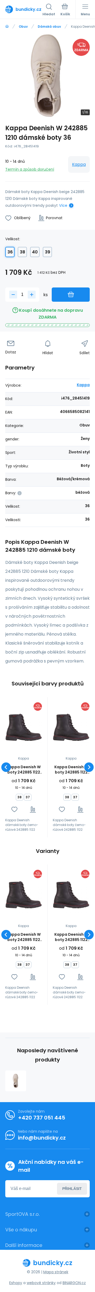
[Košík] (65, 10)
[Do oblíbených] (14, 809)
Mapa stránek (55, 1272)
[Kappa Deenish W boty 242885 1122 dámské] (23, 727)
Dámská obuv (49, 26)
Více (63, 205)
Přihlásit (72, 1189)
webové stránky (41, 1282)
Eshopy (15, 1282)
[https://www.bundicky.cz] (7, 26)
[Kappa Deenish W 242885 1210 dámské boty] (15, 1080)
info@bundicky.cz (42, 1137)
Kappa (79, 164)
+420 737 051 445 (41, 1117)
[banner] (23, 9)
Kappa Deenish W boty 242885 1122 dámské (24, 769)
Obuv (23, 26)
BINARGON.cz (74, 1282)
